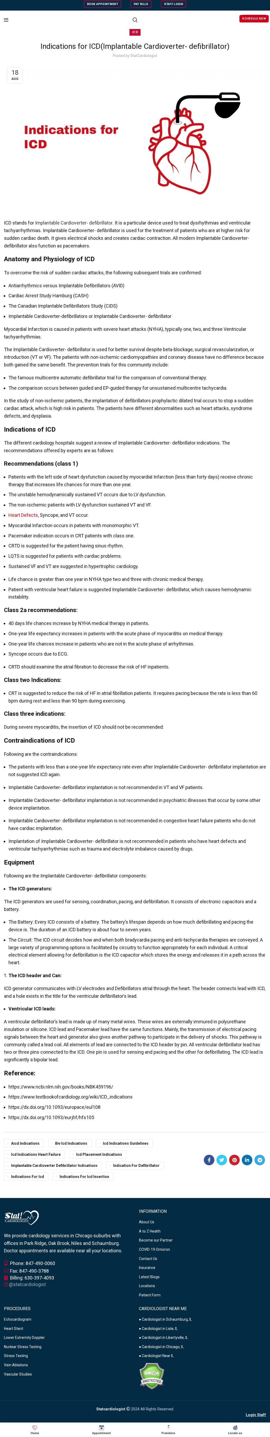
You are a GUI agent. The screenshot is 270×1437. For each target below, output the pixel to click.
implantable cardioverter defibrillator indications (54, 1165)
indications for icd (27, 1177)
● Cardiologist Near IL (156, 1356)
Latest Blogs (149, 1277)
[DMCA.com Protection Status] (152, 1376)
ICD (135, 32)
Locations (147, 1286)
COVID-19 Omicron (154, 1249)
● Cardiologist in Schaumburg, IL (165, 1319)
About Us (146, 1222)
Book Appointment (102, 4)
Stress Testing (16, 1356)
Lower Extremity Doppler (24, 1337)
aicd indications (25, 1143)
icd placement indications (99, 1154)
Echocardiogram (17, 1319)
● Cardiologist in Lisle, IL (158, 1328)
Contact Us (148, 1259)
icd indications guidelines (125, 1143)
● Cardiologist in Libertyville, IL (163, 1337)
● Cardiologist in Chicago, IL (161, 1347)
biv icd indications (71, 1143)
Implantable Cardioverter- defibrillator (74, 223)
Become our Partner (156, 1240)
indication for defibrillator (136, 1165)
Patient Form (150, 1295)
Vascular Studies (18, 1374)
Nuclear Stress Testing (22, 1347)
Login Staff (256, 1415)
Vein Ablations (16, 1365)
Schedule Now (254, 18)
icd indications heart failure (36, 1154)
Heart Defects (23, 515)
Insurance (147, 1268)
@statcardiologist (27, 1284)
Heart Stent (13, 1328)
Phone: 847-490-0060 (32, 1263)
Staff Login (173, 4)
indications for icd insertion (84, 1177)
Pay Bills (141, 4)
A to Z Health (150, 1231)
